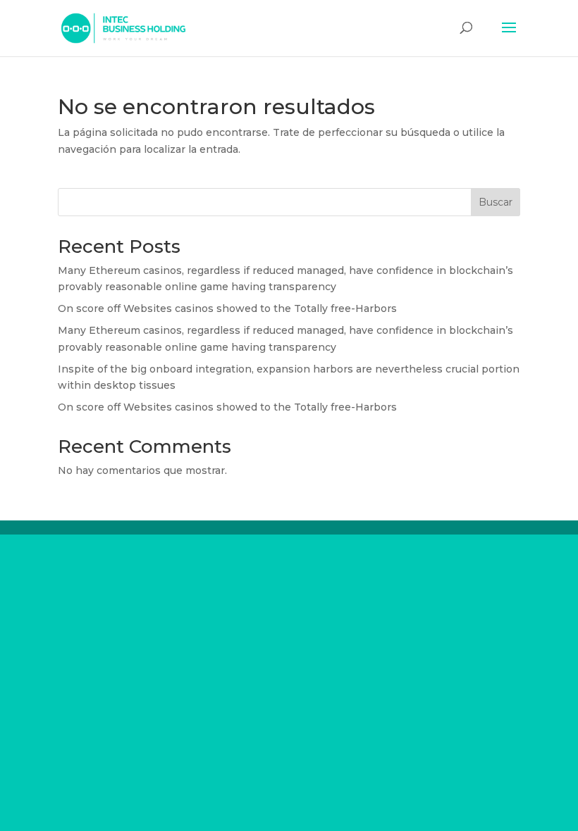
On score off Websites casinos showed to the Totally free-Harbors (227, 308)
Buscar (495, 202)
